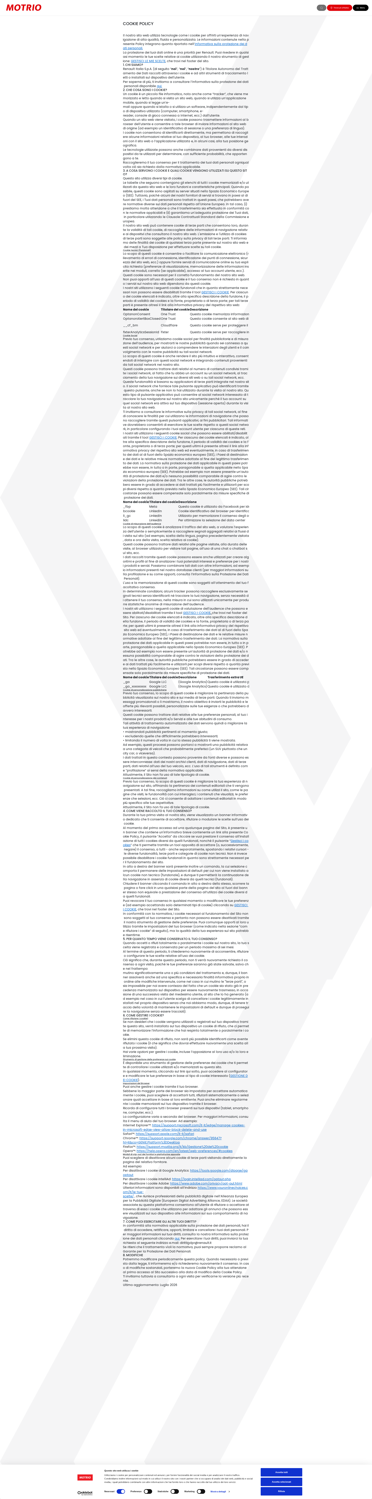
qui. (159, 86)
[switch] (148, 1491)
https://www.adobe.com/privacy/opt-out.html (206, 1183)
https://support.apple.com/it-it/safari (165, 1134)
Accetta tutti (281, 1472)
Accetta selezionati (281, 1482)
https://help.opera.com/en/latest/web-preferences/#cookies (185, 1151)
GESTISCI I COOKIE (215, 292)
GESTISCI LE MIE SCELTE (148, 61)
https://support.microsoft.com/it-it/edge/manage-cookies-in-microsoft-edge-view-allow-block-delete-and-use (184, 1127)
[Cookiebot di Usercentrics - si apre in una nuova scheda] (85, 1493)
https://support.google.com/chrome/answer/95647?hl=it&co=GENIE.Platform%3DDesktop (172, 1140)
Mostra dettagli (218, 1491)
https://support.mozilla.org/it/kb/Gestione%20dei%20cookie (182, 1147)
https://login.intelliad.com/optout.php (201, 1179)
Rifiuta (281, 1491)
